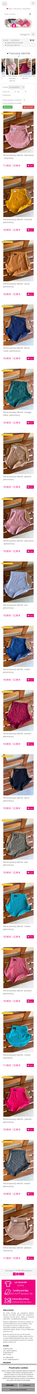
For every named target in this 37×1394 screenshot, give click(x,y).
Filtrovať (8, 107)
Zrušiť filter (29, 107)
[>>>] (21, 1274)
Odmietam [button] (26, 1385)
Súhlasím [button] (10, 1385)
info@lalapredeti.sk (13, 1359)
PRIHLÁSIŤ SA (17, 9)
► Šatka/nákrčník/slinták (14, 43)
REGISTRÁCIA (27, 9)
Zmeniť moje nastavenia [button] (18, 1389)
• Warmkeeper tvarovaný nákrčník (12, 78)
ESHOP (5, 40)
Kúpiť (31, 165)
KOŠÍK (10, 9)
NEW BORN (15, 40)
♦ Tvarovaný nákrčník (12, 45)
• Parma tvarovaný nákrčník (24, 77)
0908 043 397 (9, 1357)
